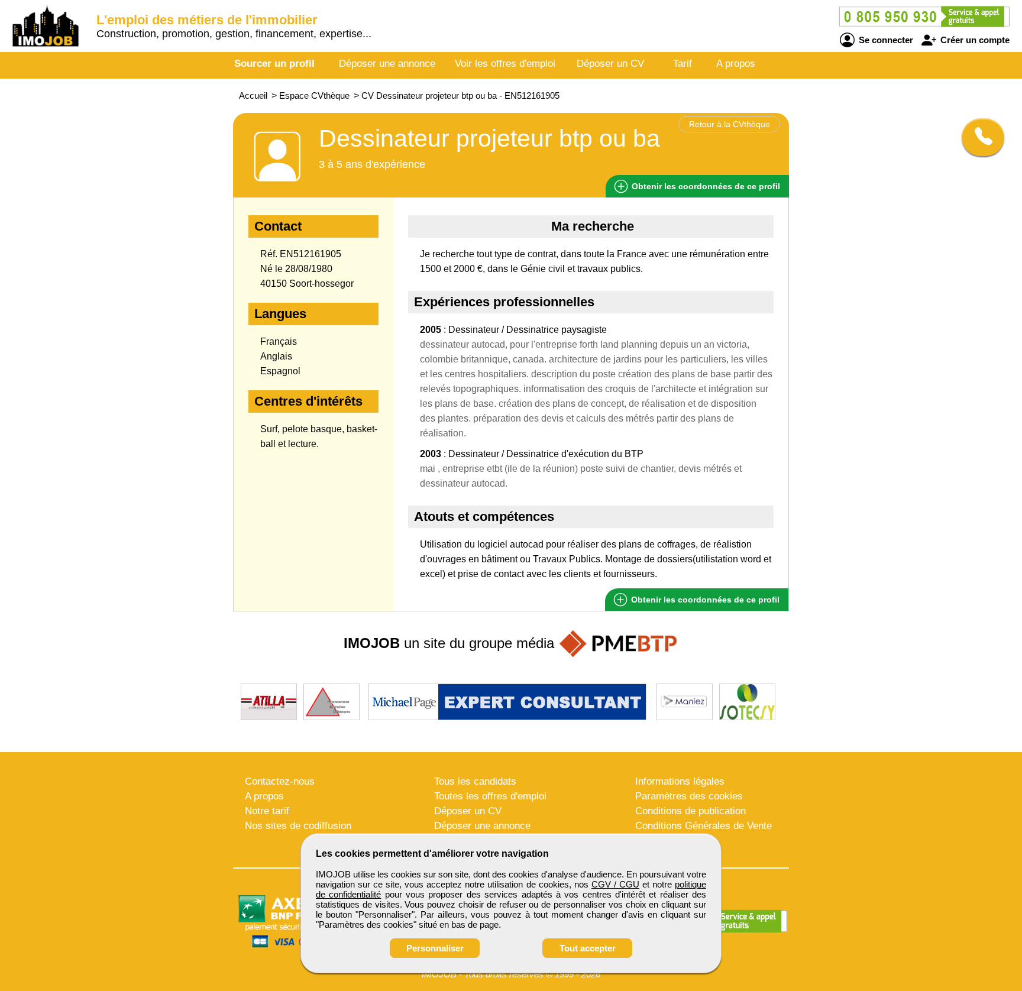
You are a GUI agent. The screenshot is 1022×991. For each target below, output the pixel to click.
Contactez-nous (280, 781)
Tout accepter (587, 948)
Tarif (682, 63)
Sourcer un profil (274, 63)
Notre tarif (267, 811)
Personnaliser (435, 948)
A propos (735, 63)
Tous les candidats (475, 781)
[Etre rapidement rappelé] (978, 137)
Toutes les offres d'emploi (490, 796)
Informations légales (680, 781)
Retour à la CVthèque (729, 124)
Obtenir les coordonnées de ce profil (704, 599)
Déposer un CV (610, 63)
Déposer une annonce (387, 63)
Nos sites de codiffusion (298, 825)
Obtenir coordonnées (704, 186)
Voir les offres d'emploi (505, 63)
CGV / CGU (615, 884)
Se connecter (884, 40)
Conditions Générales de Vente (703, 825)
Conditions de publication (690, 811)
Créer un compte (974, 40)
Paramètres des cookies (689, 796)
